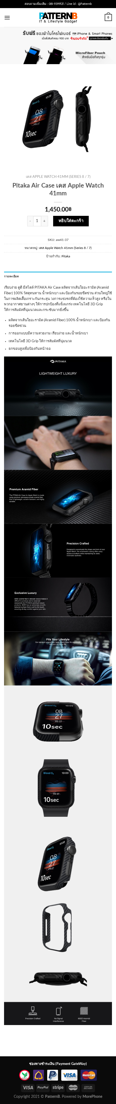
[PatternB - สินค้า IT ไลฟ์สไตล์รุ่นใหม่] (58, 17)
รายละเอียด (11, 276)
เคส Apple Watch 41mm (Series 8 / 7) (58, 177)
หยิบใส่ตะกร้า (71, 221)
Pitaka (66, 256)
